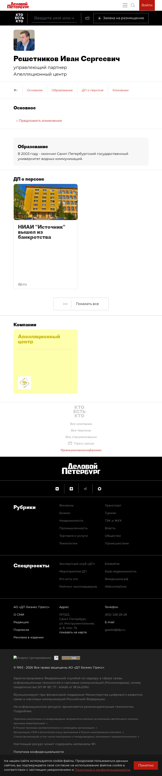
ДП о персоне (93, 90)
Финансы (66, 505)
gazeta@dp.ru (115, 630)
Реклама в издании (29, 637)
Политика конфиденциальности (39, 752)
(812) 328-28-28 (116, 614)
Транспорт (113, 505)
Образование (62, 90)
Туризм (110, 513)
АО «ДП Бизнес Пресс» (32, 607)
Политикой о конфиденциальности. (103, 770)
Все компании (81, 424)
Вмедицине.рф (116, 579)
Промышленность (73, 528)
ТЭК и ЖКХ (113, 520)
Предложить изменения (40, 121)
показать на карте (73, 632)
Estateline (112, 564)
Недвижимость (71, 520)
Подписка (21, 630)
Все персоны (81, 430)
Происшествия (117, 543)
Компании (121, 90)
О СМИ (19, 614)
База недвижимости (120, 571)
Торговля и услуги (73, 536)
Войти (147, 5)
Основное (35, 90)
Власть (110, 528)
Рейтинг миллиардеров (78, 586)
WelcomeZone (115, 586)
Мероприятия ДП (73, 571)
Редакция (21, 622)
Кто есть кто (68, 579)
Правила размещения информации (81, 450)
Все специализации (81, 437)
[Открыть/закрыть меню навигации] (125, 5)
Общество (113, 536)
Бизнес (64, 513)
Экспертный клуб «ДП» (77, 564)
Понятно (146, 765)
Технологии (68, 543)
